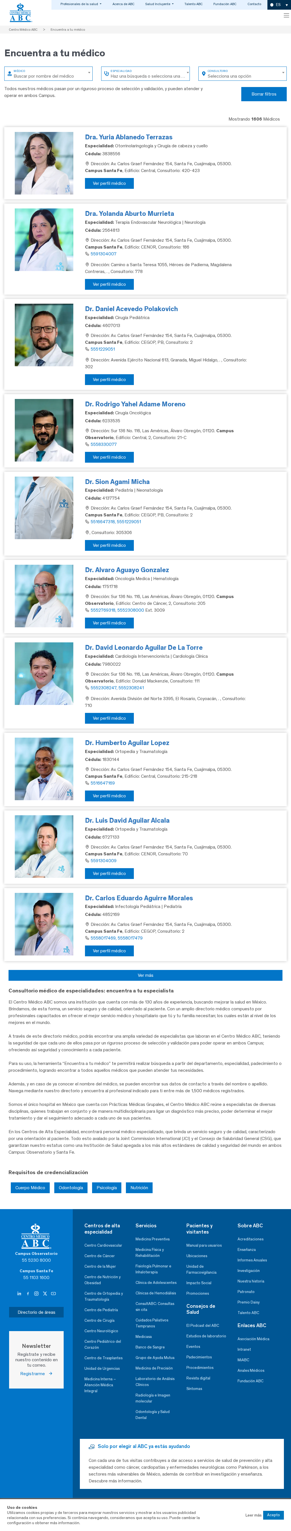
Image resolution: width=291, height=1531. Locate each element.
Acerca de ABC (123, 4)
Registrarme (34, 1373)
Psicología (107, 1187)
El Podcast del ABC (202, 1325)
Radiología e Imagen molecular (153, 1398)
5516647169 (103, 783)
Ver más (145, 975)
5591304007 (104, 253)
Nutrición (139, 1187)
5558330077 (104, 444)
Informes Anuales (252, 1260)
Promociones (197, 1293)
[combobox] (53, 73)
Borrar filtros (264, 94)
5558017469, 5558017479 (117, 938)
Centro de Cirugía (99, 1320)
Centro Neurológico (101, 1331)
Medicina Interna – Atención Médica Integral (100, 1385)
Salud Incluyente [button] (158, 4)
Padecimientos (199, 1357)
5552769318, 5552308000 (117, 610)
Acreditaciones (250, 1239)
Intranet (244, 1349)
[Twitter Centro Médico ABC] (45, 1294)
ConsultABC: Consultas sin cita (155, 1306)
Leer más (254, 1515)
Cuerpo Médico (30, 1187)
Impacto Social (198, 1282)
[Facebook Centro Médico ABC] (28, 1294)
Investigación (249, 1270)
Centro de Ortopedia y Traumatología (103, 1296)
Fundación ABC (224, 4)
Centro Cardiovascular (103, 1245)
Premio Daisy (248, 1302)
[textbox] (53, 73)
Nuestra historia (251, 1281)
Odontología (71, 1187)
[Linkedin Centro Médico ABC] (20, 1294)
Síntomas (194, 1388)
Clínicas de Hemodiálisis (156, 1293)
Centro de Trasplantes (103, 1358)
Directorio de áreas (36, 1312)
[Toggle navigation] (286, 15)
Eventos (193, 1346)
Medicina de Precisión (154, 1368)
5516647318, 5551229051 (116, 521)
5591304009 (104, 860)
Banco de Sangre (150, 1347)
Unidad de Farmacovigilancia (201, 1269)
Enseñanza (247, 1249)
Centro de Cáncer (99, 1255)
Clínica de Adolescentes (156, 1282)
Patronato (246, 1291)
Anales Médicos (251, 1370)
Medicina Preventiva (153, 1239)
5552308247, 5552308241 (117, 687)
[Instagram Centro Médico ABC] (37, 1294)
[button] (279, 5)
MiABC (243, 1360)
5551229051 (103, 349)
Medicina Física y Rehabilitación (150, 1252)
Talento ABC (193, 4)
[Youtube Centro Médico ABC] (53, 1294)
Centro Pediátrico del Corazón (102, 1344)
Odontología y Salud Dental (153, 1414)
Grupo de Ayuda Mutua (155, 1357)
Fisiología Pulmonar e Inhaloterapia (153, 1269)
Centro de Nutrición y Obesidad (102, 1280)
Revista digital (198, 1378)
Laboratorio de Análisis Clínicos (155, 1381)
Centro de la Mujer (100, 1266)
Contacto (254, 4)
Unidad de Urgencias (102, 1368)
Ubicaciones (196, 1255)
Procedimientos (199, 1367)
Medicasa (144, 1336)
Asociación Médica (253, 1338)
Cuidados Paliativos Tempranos (152, 1323)
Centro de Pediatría (101, 1309)
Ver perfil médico (109, 183)
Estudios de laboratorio (206, 1336)
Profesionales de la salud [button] (80, 4)
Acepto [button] (273, 1515)
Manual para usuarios (204, 1245)
